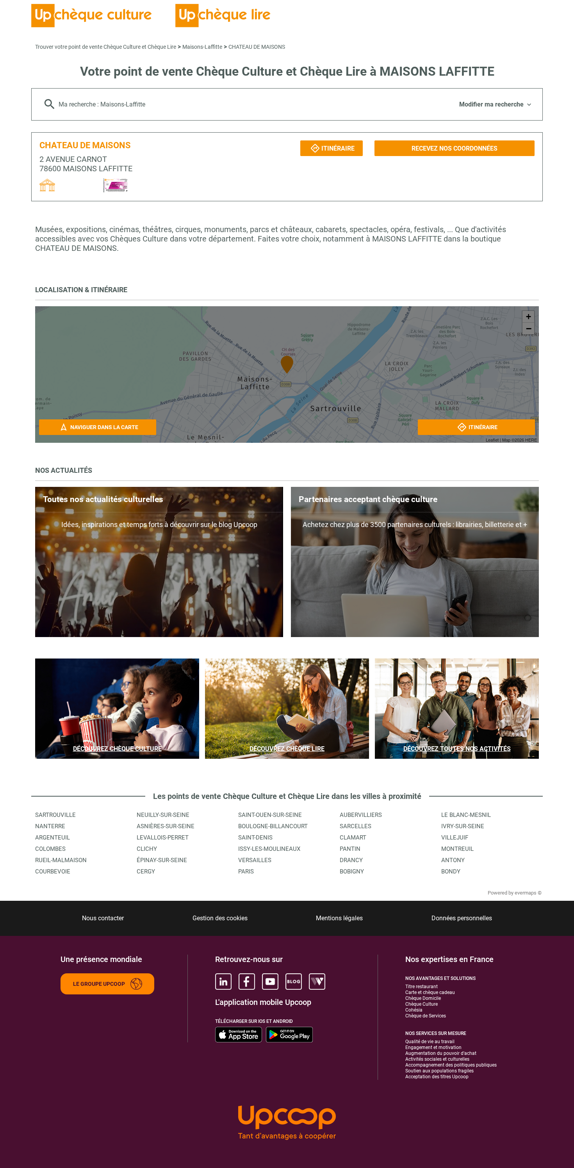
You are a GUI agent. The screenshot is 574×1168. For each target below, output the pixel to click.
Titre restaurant (421, 986)
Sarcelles (355, 826)
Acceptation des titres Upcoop (437, 1076)
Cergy (146, 871)
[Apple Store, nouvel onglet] (238, 1034)
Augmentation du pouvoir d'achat (440, 1053)
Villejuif (454, 837)
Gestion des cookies (220, 918)
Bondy (450, 871)
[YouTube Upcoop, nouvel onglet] (270, 981)
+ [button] (528, 316)
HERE (531, 440)
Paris (246, 871)
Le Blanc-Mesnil (466, 814)
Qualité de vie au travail (430, 1041)
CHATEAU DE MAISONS (256, 47)
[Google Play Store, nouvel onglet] (289, 1034)
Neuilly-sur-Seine (163, 814)
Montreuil (457, 848)
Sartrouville (55, 814)
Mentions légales (339, 918)
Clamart (353, 837)
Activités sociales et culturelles (437, 1059)
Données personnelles (461, 918)
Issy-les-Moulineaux (269, 848)
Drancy (351, 860)
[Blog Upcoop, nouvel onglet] (293, 981)
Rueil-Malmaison (61, 860)
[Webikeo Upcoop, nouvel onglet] (317, 981)
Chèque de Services (425, 1016)
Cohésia (413, 1010)
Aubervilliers (361, 814)
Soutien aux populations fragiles (439, 1071)
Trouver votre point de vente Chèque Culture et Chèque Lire (105, 47)
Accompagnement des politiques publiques (451, 1065)
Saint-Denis (255, 837)
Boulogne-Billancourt (273, 826)
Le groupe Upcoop (99, 984)
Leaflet (492, 440)
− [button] (528, 328)
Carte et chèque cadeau (430, 992)
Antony (453, 860)
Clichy (147, 848)
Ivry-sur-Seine (462, 826)
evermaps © (528, 893)
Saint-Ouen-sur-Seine (270, 814)
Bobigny (352, 871)
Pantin (350, 848)
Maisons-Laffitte (202, 47)
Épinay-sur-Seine (162, 860)
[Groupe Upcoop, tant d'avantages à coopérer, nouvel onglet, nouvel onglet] (287, 1123)
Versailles (254, 860)
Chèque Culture (421, 1004)
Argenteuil (52, 837)
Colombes (50, 848)
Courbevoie (52, 871)
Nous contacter (103, 918)
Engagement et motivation (433, 1047)
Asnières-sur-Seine (165, 826)
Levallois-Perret (163, 837)
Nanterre (50, 826)
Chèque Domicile (423, 998)
